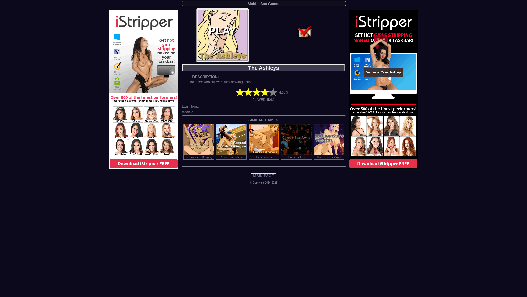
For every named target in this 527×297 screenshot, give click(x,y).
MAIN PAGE (263, 176)
